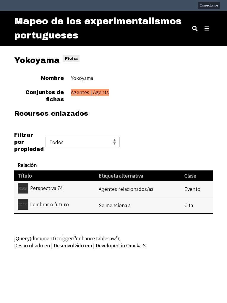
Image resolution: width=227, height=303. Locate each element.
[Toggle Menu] (207, 28)
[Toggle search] (195, 28)
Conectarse (209, 5)
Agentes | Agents (90, 92)
